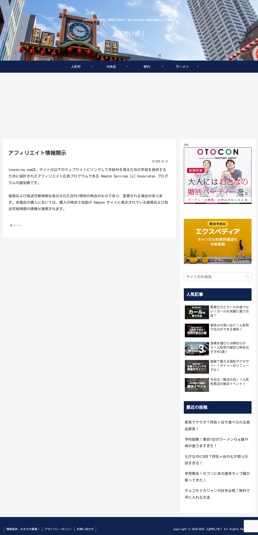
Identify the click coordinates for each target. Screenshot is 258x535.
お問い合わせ (85, 529)
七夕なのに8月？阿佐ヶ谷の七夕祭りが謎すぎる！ (216, 459)
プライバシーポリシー (58, 529)
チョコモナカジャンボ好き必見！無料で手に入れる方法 (217, 494)
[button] (247, 276)
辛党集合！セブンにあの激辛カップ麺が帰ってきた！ (217, 477)
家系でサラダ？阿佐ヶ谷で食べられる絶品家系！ (217, 425)
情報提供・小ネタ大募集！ (23, 529)
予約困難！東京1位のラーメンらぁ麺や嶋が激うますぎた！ (216, 442)
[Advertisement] (129, 106)
